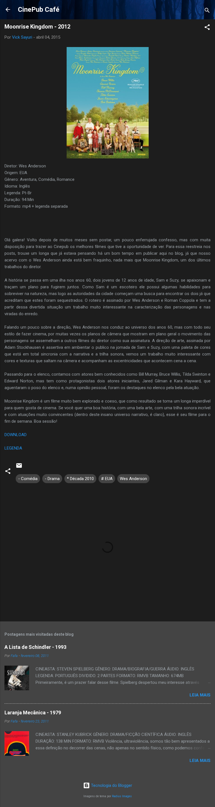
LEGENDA (13, 448)
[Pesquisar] (207, 11)
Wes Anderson (133, 478)
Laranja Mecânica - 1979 (32, 712)
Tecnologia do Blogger (111, 785)
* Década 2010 (80, 478)
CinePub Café (38, 9)
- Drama (52, 478)
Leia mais (200, 695)
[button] (207, 28)
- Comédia (28, 478)
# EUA (107, 478)
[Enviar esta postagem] (19, 467)
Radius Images (122, 796)
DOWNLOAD (15, 434)
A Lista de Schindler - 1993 (35, 647)
